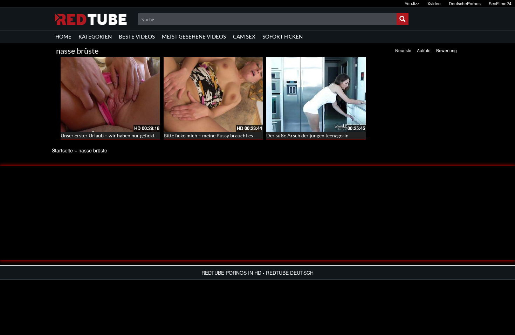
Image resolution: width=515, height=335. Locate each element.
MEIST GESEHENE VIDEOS (194, 36)
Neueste (403, 50)
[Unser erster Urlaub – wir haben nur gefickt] (110, 94)
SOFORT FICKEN (282, 36)
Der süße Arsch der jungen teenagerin (307, 135)
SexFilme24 (500, 3)
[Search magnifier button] (402, 19)
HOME (63, 36)
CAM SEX (244, 36)
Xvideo (434, 3)
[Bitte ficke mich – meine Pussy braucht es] (213, 94)
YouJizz (412, 3)
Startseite (62, 150)
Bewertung (446, 50)
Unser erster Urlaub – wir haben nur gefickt (107, 135)
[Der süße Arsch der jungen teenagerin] (316, 94)
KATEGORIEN (95, 36)
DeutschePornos (465, 3)
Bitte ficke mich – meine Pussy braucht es (208, 135)
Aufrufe (424, 50)
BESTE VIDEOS (137, 36)
